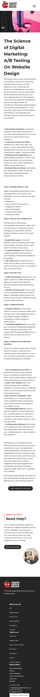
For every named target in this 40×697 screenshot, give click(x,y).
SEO (10, 608)
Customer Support (14, 662)
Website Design (14, 612)
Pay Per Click (13, 617)
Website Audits (13, 640)
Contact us (12, 636)
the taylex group (9, 593)
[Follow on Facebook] (5, 599)
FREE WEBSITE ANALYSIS (20, 488)
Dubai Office (13, 653)
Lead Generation (14, 621)
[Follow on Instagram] (17, 599)
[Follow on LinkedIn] (24, 599)
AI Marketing (13, 625)
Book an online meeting (16, 645)
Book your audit (12, 547)
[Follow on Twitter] (11, 599)
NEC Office (12, 649)
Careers (11, 658)
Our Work (12, 630)
